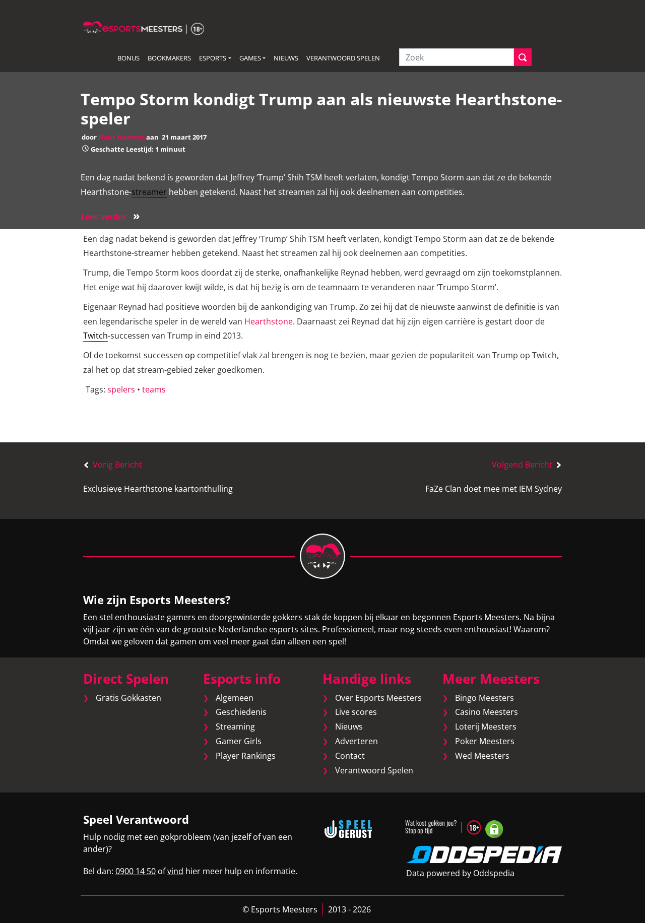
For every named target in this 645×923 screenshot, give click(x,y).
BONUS (128, 57)
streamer (149, 191)
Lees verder (110, 216)
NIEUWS (286, 57)
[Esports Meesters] (143, 27)
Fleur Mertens (121, 137)
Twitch (95, 335)
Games (250, 57)
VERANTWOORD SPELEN (343, 57)
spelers (121, 389)
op (190, 355)
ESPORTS (212, 57)
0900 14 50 (135, 871)
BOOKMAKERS (169, 57)
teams (154, 389)
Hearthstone (268, 321)
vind (175, 871)
